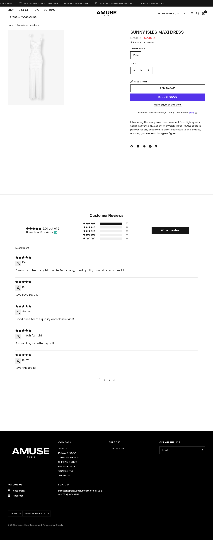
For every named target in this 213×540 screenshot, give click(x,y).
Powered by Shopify (53, 524)
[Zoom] (58, 36)
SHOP (11, 10)
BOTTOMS (49, 10)
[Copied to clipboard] (157, 146)
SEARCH (62, 448)
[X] (138, 146)
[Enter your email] (202, 450)
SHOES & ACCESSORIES (23, 16)
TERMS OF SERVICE (68, 457)
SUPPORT (115, 442)
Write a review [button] (170, 230)
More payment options (168, 104)
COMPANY (64, 442)
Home (10, 25)
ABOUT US (64, 475)
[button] (89, 224)
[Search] (198, 13)
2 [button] (105, 380)
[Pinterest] (145, 146)
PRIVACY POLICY (67, 452)
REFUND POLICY (66, 466)
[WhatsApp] (151, 146)
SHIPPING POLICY (67, 461)
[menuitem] (12, 10)
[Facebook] (132, 146)
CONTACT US (65, 471)
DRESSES (24, 10)
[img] (23, 257)
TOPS (36, 10)
